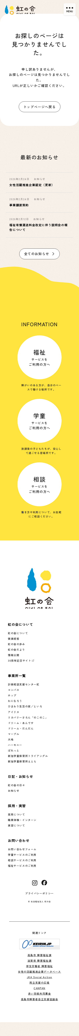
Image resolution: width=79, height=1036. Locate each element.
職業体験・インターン (22, 820)
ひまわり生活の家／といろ (25, 706)
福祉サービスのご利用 (22, 865)
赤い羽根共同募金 (39, 993)
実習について (16, 825)
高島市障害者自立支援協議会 (39, 999)
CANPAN (39, 988)
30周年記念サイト (19, 660)
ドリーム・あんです (21, 723)
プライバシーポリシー (39, 893)
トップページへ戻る (39, 106)
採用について (16, 814)
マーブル (13, 734)
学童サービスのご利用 (22, 855)
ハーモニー (15, 745)
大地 (11, 739)
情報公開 (13, 655)
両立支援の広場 (39, 982)
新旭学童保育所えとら (22, 761)
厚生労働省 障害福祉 (39, 966)
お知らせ (13, 790)
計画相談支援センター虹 (24, 684)
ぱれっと (13, 750)
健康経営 (13, 638)
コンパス (13, 690)
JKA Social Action (39, 977)
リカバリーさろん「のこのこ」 (28, 717)
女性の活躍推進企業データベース (39, 971)
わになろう (15, 701)
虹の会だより (16, 649)
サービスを (39, 357)
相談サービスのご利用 (22, 860)
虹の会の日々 (16, 785)
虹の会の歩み (16, 644)
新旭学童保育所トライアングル (28, 756)
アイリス (13, 712)
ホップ (12, 695)
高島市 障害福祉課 (39, 955)
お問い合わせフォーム (22, 849)
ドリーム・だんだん (21, 728)
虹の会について (18, 633)
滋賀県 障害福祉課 (39, 960)
